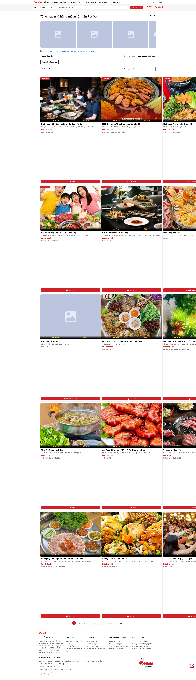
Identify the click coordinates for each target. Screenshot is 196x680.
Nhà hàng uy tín (75, 2)
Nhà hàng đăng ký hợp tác (141, 646)
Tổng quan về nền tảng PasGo (74, 642)
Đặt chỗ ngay (70, 181)
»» (121, 623)
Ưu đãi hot (85, 2)
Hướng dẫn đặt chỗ (72, 646)
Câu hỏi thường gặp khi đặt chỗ (75, 650)
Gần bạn (46, 2)
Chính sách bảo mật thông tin (119, 646)
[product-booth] (70, 316)
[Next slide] (156, 34)
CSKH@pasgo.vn (65, 664)
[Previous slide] (40, 34)
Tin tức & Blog (103, 2)
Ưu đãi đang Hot (93, 646)
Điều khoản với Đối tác (116, 649)
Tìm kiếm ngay (92, 644)
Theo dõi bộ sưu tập (49, 62)
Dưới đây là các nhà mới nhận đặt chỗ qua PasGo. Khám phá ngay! (69, 51)
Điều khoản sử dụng (115, 641)
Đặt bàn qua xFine (70, 399)
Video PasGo (116, 2)
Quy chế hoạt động (115, 644)
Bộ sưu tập (54, 2)
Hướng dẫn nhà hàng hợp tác (142, 644)
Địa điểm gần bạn (93, 641)
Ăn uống (63, 2)
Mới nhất (94, 2)
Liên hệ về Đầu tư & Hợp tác (141, 649)
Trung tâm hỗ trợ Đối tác (140, 641)
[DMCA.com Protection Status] (145, 667)
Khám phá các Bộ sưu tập (96, 649)
